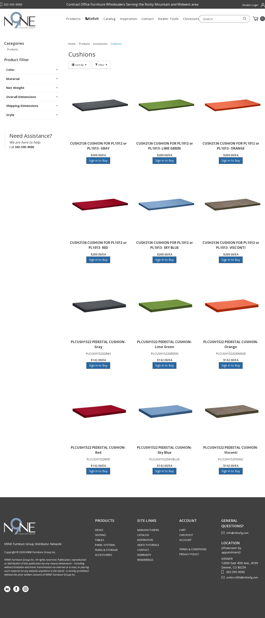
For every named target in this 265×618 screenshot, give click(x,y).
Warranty (144, 555)
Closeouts (191, 19)
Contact (147, 19)
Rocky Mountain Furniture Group (30, 20)
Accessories (103, 555)
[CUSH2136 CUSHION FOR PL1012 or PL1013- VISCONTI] (231, 205)
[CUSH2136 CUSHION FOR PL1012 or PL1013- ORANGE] (231, 106)
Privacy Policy (189, 554)
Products (73, 19)
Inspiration (128, 19)
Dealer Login (250, 5)
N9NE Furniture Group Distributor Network (32, 544)
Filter (101, 65)
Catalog (110, 19)
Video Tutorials (148, 545)
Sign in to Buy (98, 160)
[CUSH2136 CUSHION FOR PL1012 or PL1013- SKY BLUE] (165, 205)
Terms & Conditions (193, 549)
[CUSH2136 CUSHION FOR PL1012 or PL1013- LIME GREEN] (165, 106)
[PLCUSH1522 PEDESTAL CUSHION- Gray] (98, 304)
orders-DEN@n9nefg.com (242, 577)
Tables (99, 540)
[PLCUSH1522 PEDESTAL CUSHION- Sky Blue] (165, 410)
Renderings (145, 560)
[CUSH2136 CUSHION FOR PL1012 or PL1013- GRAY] (98, 106)
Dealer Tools (168, 19)
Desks (99, 530)
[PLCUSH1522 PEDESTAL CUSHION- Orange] (231, 304)
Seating (100, 535)
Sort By (79, 65)
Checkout (186, 535)
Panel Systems (105, 545)
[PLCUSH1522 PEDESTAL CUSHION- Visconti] (231, 410)
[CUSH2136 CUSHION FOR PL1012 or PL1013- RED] (98, 205)
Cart (182, 530)
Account (185, 540)
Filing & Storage (106, 550)
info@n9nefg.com (237, 533)
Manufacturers (148, 530)
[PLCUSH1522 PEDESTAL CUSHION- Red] (98, 410)
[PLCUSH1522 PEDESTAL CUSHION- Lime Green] (165, 304)
